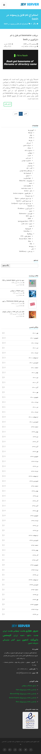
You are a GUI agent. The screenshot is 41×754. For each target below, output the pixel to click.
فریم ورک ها (27, 173)
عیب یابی (28, 158)
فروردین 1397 (33, 540)
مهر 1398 (35, 511)
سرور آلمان (15, 640)
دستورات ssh (28, 150)
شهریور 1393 (34, 604)
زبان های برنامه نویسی (26, 171)
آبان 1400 (35, 387)
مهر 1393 (35, 599)
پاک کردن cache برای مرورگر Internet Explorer (22, 698)
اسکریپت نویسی (26, 160)
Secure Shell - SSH (25, 239)
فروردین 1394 (33, 585)
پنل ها (30, 140)
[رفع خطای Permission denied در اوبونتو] (31, 304)
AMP (29, 218)
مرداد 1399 (34, 461)
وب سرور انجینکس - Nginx (23, 198)
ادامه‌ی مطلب (7, 104)
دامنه (30, 183)
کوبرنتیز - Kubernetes (25, 213)
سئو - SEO (29, 216)
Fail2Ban (26, 231)
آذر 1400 (35, 382)
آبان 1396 (35, 560)
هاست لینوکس (19, 631)
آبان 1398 (35, 506)
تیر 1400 (35, 407)
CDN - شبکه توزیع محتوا (25, 221)
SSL (31, 244)
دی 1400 (35, 377)
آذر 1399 (35, 442)
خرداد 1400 (34, 412)
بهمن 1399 (34, 432)
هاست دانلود (32, 636)
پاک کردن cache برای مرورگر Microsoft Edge (23, 694)
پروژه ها (31, 246)
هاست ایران (8, 631)
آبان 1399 (35, 446)
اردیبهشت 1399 (33, 476)
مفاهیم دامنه (27, 186)
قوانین (9, 741)
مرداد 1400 (34, 402)
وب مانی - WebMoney (25, 251)
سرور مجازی (32, 631)
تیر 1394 (35, 575)
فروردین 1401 (33, 363)
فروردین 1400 (33, 422)
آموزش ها (31, 130)
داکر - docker (28, 191)
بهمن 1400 (34, 372)
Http (29, 241)
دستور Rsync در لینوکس (17, 291)
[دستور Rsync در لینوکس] (31, 293)
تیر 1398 (35, 525)
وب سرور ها (29, 196)
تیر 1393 (35, 614)
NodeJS (30, 206)
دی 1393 (35, 594)
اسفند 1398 (34, 486)
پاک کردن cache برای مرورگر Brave (26, 702)
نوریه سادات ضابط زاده (29, 46)
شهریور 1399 (34, 456)
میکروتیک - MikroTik (25, 181)
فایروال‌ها (28, 229)
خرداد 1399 (34, 471)
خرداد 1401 (34, 353)
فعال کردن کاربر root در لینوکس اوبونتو (13, 312)
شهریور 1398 (34, 516)
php (31, 135)
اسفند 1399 (34, 427)
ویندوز (30, 163)
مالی (32, 249)
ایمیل (30, 211)
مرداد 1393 (34, 609)
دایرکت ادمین (27, 145)
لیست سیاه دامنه (26, 188)
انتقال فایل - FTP (26, 236)
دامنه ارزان (19, 636)
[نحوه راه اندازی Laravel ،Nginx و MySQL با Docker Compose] (31, 283)
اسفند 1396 (34, 545)
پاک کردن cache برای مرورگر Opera (26, 690)
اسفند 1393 (34, 590)
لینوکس (30, 153)
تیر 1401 (35, 348)
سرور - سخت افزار (26, 224)
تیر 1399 (35, 466)
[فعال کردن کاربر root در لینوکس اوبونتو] (31, 314)
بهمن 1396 (34, 550)
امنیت (29, 155)
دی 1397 (35, 530)
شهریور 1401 (34, 338)
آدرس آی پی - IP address (25, 208)
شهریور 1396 (34, 565)
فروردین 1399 (33, 481)
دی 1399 (35, 437)
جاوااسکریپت (27, 178)
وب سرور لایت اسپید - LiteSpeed (21, 203)
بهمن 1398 (34, 491)
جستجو (5, 266)
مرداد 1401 (34, 343)
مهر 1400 (35, 392)
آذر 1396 (35, 555)
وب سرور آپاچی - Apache (23, 201)
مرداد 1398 (34, 520)
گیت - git (29, 168)
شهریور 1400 (34, 397)
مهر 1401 (35, 333)
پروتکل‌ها (29, 234)
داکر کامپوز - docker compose (22, 193)
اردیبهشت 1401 (33, 358)
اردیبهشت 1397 (33, 535)
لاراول (27, 176)
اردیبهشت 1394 (33, 580)
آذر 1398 (35, 501)
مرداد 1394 (34, 570)
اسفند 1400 (34, 368)
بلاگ (34, 24)
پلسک (29, 148)
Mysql (30, 133)
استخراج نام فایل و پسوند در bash (16, 24)
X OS (30, 138)
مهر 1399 (35, 451)
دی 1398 (35, 496)
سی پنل (29, 143)
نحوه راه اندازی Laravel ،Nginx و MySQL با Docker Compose (12, 280)
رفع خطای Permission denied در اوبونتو (12, 301)
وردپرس (29, 165)
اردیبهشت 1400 (33, 417)
